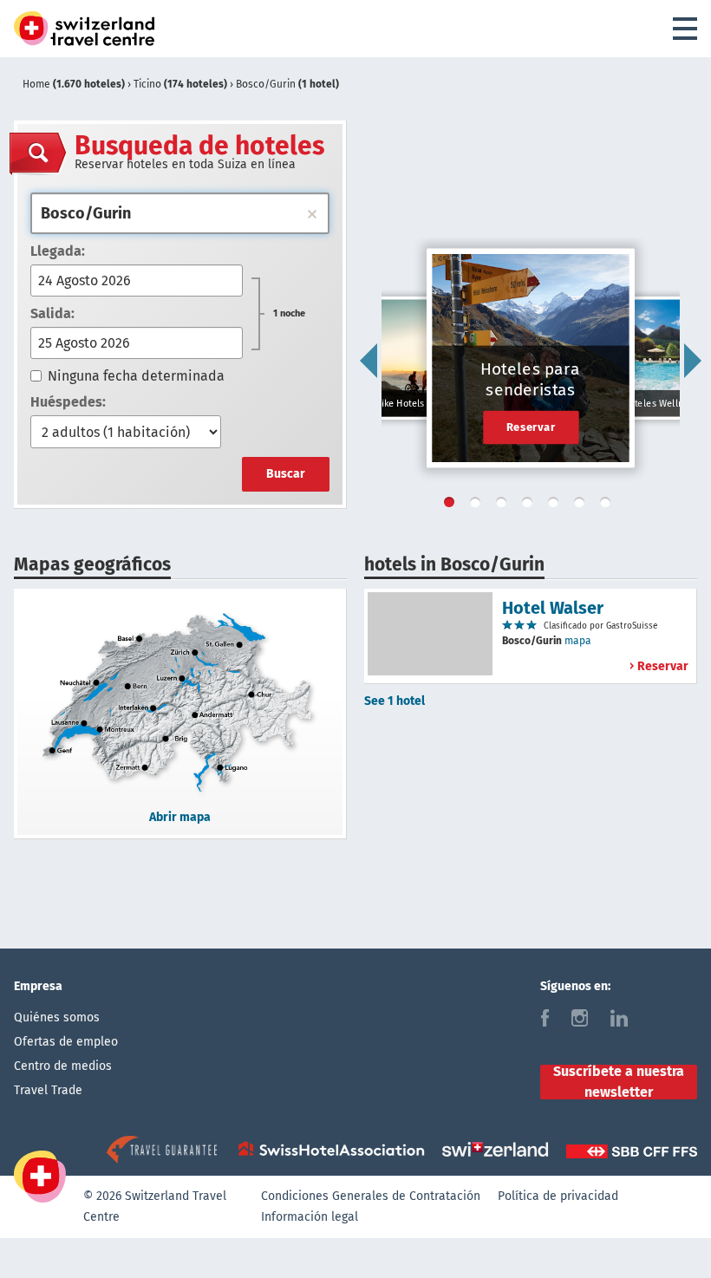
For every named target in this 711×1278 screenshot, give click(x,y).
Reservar (531, 427)
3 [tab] (504, 505)
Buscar (285, 473)
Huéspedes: (68, 402)
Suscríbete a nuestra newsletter (618, 1082)
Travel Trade (48, 1090)
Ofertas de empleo (66, 1041)
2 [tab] (478, 505)
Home (74, 84)
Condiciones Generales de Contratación (370, 1196)
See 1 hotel (394, 701)
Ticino (180, 84)
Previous (368, 360)
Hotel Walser (552, 607)
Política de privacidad (558, 1196)
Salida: (52, 313)
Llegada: (57, 251)
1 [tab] (452, 505)
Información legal (309, 1217)
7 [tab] (608, 505)
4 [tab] (530, 505)
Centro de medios (63, 1066)
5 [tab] (556, 505)
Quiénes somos (57, 1017)
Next (692, 360)
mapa (577, 641)
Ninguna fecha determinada (136, 376)
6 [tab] (582, 505)
